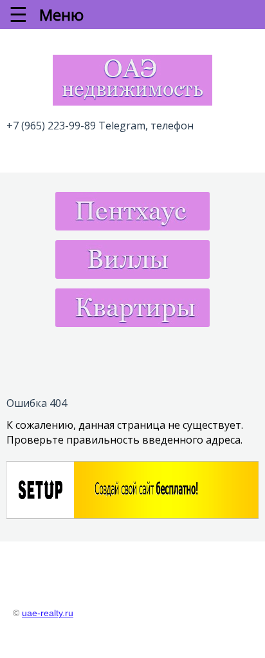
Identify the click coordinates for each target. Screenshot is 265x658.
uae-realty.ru (47, 613)
